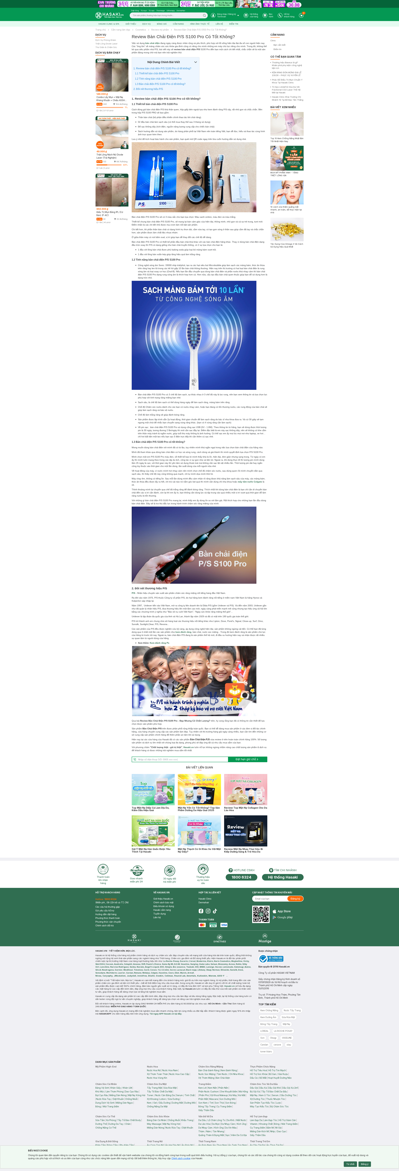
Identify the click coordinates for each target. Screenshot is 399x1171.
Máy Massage (154, 1124)
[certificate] (281, 959)
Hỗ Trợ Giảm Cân (287, 1120)
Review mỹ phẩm (160, 29)
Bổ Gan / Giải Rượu (278, 1074)
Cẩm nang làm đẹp (120, 29)
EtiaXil (151, 975)
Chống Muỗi (131, 1099)
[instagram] (208, 911)
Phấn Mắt (203, 1099)
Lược (278, 1102)
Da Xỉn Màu (231, 1127)
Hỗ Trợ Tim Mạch (277, 1070)
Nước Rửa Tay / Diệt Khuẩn (110, 1099)
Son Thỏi (219, 1102)
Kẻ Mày (233, 1095)
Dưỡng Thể (101, 1124)
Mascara (213, 1099)
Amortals (191, 975)
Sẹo (227, 1135)
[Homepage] (109, 15)
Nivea (98, 975)
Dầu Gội (254, 1087)
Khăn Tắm (100, 1145)
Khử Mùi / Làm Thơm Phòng (109, 1091)
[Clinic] (134, 938)
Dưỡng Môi (190, 1102)
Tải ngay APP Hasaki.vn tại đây (165, 1013)
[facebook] (201, 911)
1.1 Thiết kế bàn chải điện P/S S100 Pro (157, 73)
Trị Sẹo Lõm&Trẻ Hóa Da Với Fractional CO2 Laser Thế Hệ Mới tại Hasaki (286, 90)
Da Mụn (216, 1124)
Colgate (258, 481)
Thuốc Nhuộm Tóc (275, 1099)
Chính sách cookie (180, 1158)
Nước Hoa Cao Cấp (179, 1074)
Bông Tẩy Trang (206, 1106)
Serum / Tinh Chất (185, 1095)
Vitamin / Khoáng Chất (261, 1124)
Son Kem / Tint (205, 1102)
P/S (133, 593)
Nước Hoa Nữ (154, 1070)
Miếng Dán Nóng (118, 1095)
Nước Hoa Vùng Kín (157, 1077)
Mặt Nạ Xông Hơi (136, 1095)
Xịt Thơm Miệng (206, 1077)
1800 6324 (241, 877)
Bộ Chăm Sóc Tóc (279, 1106)
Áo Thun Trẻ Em (275, 1145)
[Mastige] (265, 938)
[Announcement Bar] (199, 4)
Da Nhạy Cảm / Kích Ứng (233, 1124)
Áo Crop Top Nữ (155, 1145)
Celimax (169, 975)
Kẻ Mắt (241, 1095)
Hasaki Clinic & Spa (109, 24)
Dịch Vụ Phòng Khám (105, 40)
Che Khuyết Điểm (228, 1091)
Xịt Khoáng (152, 1099)
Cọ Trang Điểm (224, 1106)
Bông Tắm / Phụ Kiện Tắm (120, 1145)
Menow (212, 975)
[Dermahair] (177, 938)
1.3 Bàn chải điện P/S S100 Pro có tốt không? (160, 84)
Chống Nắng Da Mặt (157, 1106)
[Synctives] (220, 938)
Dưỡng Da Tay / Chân (119, 1124)
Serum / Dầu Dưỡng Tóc (284, 1095)
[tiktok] (215, 911)
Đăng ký (295, 898)
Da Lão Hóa (204, 1124)
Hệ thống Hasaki (283, 877)
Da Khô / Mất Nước (236, 1120)
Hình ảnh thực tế (199, 24)
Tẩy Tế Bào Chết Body (129, 1120)
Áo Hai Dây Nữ (172, 1145)
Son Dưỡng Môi (227, 1099)
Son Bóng (230, 1102)
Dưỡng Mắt (177, 1102)
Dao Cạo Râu (131, 1091)
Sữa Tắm (100, 1120)
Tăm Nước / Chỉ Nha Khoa (230, 1074)
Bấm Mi (270, 1127)
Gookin (159, 975)
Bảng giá (162, 24)
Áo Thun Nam (220, 1145)
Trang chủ (100, 29)
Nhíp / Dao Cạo (278, 1131)
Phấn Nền (223, 1087)
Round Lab (179, 975)
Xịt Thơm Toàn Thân (157, 1074)
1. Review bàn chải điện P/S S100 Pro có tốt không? (162, 68)
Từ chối (350, 1164)
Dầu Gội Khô (274, 1087)
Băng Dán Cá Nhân (156, 1120)
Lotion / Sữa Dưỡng (169, 1099)
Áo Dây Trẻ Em (257, 1145)
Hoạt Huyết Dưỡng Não (280, 1077)
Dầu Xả (263, 1087)
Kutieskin (202, 975)
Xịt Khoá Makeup (219, 1095)
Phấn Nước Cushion (208, 1091)
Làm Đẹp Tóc (270, 1120)
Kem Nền (212, 1087)
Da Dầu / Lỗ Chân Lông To (211, 1120)
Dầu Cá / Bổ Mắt (258, 1077)
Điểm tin (233, 24)
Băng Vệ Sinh (102, 1087)
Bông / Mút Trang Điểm (107, 1106)
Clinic (273, 40)
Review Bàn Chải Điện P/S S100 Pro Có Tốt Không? (200, 29)
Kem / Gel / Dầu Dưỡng (158, 1102)
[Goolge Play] (283, 917)
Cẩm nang (178, 24)
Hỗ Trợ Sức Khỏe (258, 1074)
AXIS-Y (220, 975)
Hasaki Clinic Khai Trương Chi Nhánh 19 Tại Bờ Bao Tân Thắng (287, 98)
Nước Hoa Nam (170, 1070)
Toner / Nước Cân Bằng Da (161, 1095)
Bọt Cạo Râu (101, 1095)
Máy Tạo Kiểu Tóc (259, 1106)
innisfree (142, 975)
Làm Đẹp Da (256, 1120)
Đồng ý (364, 1164)
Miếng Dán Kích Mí (259, 1131)
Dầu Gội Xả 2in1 (290, 1087)
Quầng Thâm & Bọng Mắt (211, 1135)
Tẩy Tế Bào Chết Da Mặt (159, 1091)
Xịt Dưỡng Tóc (257, 1099)
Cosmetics (140, 29)
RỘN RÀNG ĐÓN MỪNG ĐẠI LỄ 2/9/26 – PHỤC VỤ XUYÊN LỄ (286, 73)
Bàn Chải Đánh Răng (208, 1070)
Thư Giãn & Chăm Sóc (106, 47)
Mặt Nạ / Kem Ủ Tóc (260, 1095)
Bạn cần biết (280, 45)
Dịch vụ (146, 24)
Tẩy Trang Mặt (154, 1087)
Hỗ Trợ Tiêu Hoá (258, 1070)
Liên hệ (219, 24)
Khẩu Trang (187, 1120)
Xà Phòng (111, 1120)
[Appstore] (283, 911)
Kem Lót (202, 1087)
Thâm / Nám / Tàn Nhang (211, 1131)
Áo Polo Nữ (187, 1145)
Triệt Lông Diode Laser (106, 44)
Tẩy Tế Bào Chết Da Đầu (274, 1091)
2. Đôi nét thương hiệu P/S (148, 89)
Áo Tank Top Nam (237, 1145)
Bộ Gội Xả (255, 1091)
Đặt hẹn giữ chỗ (246, 759)
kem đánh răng (183, 632)
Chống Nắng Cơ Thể (105, 1127)
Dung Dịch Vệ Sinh (104, 1102)
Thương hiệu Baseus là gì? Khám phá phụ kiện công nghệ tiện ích (287, 65)
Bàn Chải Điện (223, 1077)
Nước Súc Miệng (206, 1074)
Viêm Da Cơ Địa (239, 1135)
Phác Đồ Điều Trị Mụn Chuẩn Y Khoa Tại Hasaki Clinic (287, 81)
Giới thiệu (130, 24)
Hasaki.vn (188, 747)
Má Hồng (243, 1091)
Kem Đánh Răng (229, 1070)
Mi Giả (278, 1127)
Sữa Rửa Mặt (170, 1087)
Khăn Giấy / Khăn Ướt (121, 1087)
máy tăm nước (246, 481)
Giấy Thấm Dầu (206, 1110)
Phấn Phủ (204, 1095)
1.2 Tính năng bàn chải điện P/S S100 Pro (158, 78)
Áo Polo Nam (205, 1145)
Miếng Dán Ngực (124, 1102)
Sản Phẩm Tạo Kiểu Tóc (262, 1102)
